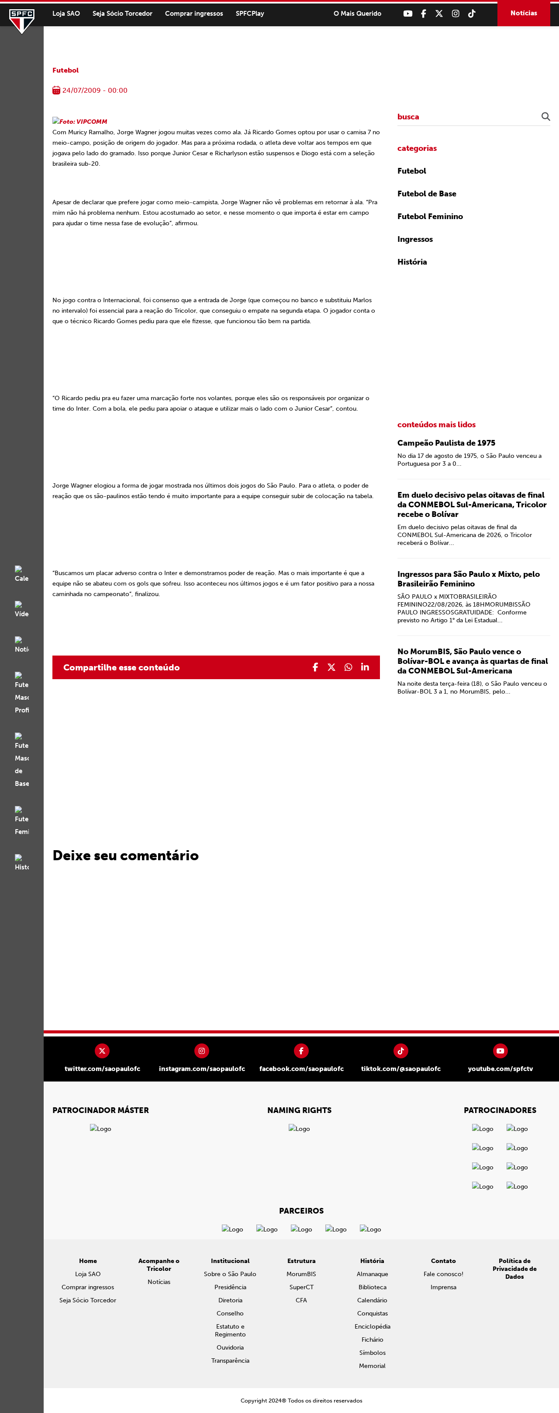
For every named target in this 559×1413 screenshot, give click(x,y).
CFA (301, 1300)
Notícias (524, 13)
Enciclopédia (372, 1326)
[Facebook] (423, 14)
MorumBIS (301, 1274)
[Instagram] (455, 14)
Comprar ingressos (194, 13)
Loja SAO (66, 13)
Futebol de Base (426, 194)
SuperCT (302, 1287)
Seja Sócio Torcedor (122, 13)
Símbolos (372, 1353)
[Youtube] (407, 14)
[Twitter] (439, 14)
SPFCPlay (250, 13)
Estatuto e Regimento (230, 1330)
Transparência (230, 1360)
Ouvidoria (230, 1347)
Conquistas (372, 1313)
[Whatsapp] (348, 667)
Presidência (230, 1287)
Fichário (372, 1339)
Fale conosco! (443, 1274)
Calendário (372, 1300)
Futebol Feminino (430, 216)
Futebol (65, 70)
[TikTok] (472, 14)
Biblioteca (372, 1287)
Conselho (230, 1313)
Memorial (372, 1366)
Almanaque (372, 1274)
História (412, 262)
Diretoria (230, 1300)
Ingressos (415, 239)
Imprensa (443, 1287)
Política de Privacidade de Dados (515, 1268)
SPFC (22, 22)
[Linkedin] (365, 667)
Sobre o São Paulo (230, 1274)
